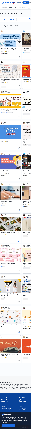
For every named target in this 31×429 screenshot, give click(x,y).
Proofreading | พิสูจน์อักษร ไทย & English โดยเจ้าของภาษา (10, 294)
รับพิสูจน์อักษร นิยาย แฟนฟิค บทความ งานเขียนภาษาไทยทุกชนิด (10, 355)
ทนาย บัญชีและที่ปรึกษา (6, 410)
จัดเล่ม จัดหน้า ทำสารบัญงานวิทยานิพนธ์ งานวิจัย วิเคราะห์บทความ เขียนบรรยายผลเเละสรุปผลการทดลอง (10, 81)
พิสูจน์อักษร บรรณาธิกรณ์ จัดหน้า (8, 263)
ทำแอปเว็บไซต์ (4, 404)
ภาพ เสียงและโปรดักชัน (6, 408)
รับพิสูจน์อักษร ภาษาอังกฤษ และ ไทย (8, 140)
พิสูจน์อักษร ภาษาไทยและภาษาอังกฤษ (9, 109)
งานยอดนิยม (4, 7)
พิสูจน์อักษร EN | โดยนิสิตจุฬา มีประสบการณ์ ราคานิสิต (8, 171)
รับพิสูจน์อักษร (26, 48)
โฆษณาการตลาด (21, 7)
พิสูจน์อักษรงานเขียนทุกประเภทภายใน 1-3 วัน (10, 325)
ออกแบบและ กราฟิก (5, 402)
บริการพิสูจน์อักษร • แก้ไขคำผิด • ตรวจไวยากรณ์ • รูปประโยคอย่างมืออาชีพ (9, 49)
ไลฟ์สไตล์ (3, 406)
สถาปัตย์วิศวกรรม (5, 411)
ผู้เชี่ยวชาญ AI (12, 7)
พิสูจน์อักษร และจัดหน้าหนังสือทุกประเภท (10, 232)
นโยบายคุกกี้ (4, 422)
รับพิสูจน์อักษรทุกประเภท (6, 201)
